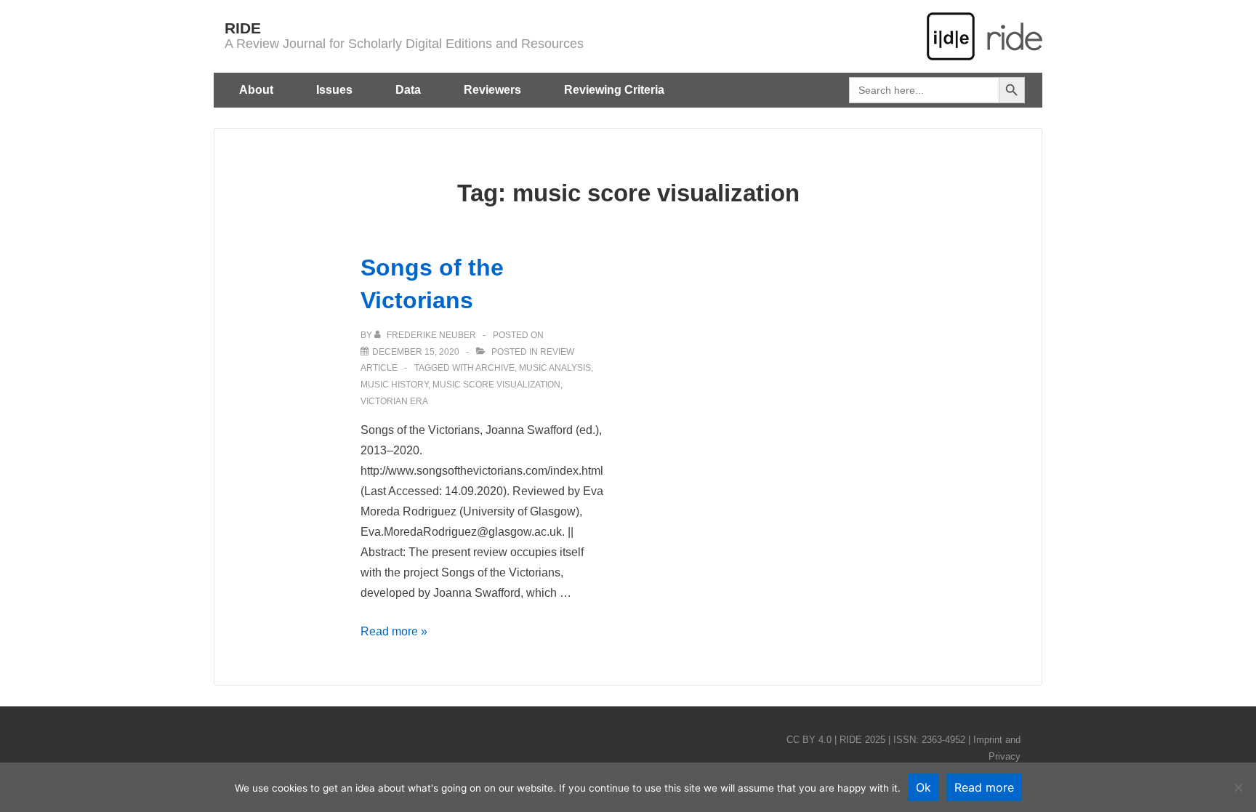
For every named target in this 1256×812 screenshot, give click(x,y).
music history (394, 384)
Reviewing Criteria (614, 90)
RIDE (243, 28)
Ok (923, 787)
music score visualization (496, 384)
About (256, 90)
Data (408, 90)
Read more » (394, 631)
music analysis (555, 368)
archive (495, 368)
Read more (984, 787)
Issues (334, 90)
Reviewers (492, 90)
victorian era (394, 401)
